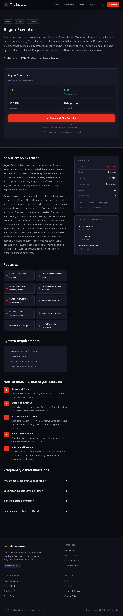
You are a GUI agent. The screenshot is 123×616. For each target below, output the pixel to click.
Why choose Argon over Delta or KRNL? (35, 481)
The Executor (19, 5)
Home (57, 4)
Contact (113, 4)
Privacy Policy (70, 596)
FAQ (102, 4)
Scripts (92, 4)
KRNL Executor (71, 555)
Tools (81, 4)
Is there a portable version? (35, 501)
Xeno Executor (71, 565)
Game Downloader (13, 581)
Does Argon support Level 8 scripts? (35, 491)
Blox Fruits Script (12, 591)
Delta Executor (71, 550)
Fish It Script (9, 596)
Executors (69, 4)
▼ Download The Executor (61, 118)
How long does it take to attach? (35, 511)
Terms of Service (72, 591)
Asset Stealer (10, 586)
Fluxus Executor (72, 560)
